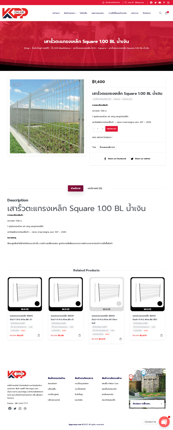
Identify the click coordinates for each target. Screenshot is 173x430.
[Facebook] (151, 2)
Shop (26, 48)
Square (102, 48)
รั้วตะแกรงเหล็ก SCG (107, 147)
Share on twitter (142, 159)
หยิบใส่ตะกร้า (111, 129)
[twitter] (155, 2)
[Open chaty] (164, 422)
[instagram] (168, 2)
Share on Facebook (117, 159)
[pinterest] (164, 2)
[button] (82, 81)
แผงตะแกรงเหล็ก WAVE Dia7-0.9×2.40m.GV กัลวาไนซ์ (104, 319)
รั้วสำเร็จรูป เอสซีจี (40, 48)
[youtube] (160, 2)
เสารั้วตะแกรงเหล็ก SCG (84, 48)
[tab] (75, 188)
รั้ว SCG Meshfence (60, 48)
